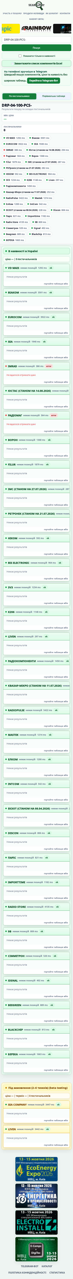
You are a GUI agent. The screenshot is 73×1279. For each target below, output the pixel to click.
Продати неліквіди (33, 13)
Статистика (57, 1272)
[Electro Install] (36, 1222)
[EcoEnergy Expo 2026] (36, 1169)
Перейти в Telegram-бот (43, 80)
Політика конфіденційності (27, 1272)
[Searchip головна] (36, 5)
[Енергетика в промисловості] (36, 1196)
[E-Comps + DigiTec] (36, 1249)
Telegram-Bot (29, 1266)
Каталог (47, 1266)
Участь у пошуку (12, 13)
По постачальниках (19, 96)
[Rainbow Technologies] (36, 29)
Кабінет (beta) (36, 19)
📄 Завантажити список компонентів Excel (36, 63)
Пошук (36, 47)
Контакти (65, 13)
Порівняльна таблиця (53, 96)
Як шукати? (52, 13)
